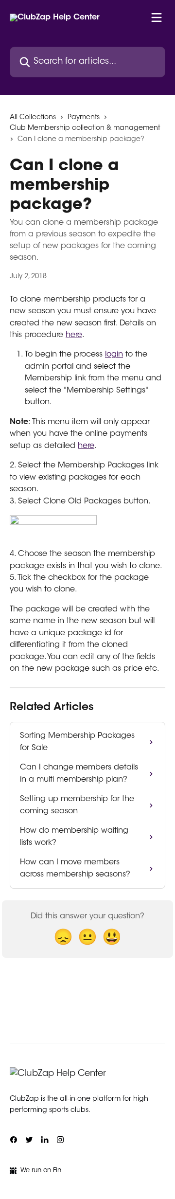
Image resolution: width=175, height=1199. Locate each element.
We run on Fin (40, 1170)
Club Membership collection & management (85, 128)
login (114, 354)
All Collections (33, 117)
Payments (84, 117)
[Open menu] (156, 17)
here (74, 335)
